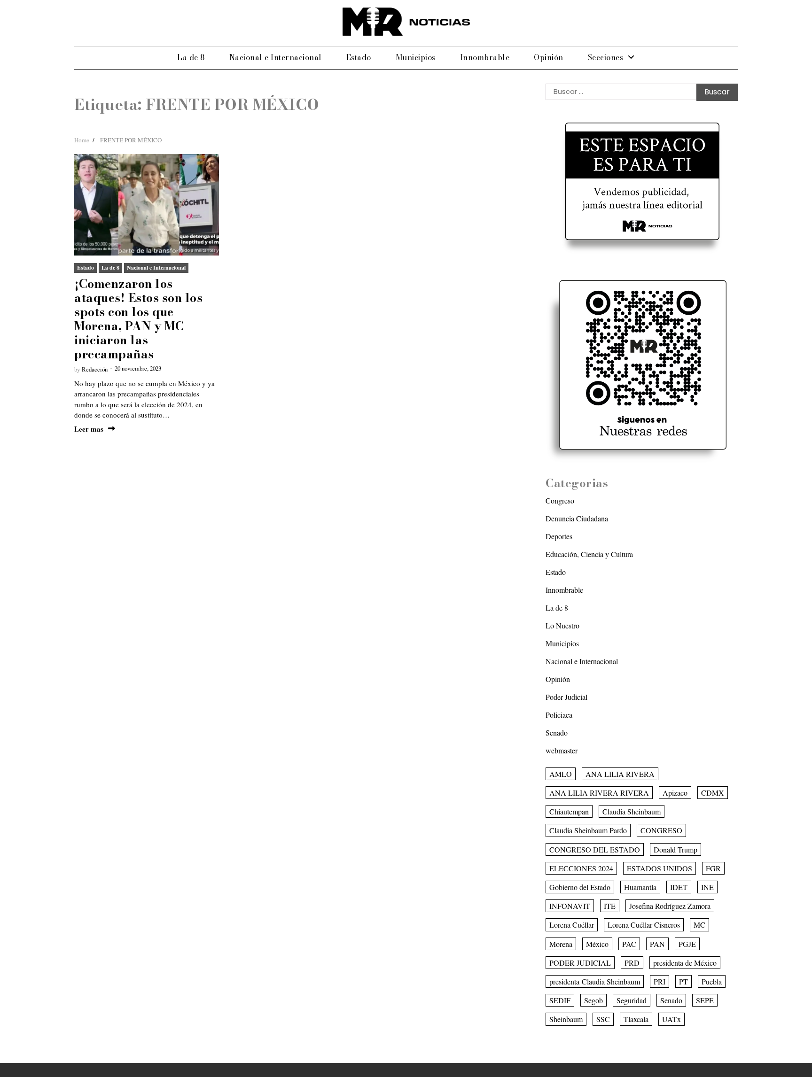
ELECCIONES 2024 (581, 868)
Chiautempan (569, 811)
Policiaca (559, 715)
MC (699, 925)
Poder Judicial (566, 697)
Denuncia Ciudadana (577, 518)
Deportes (559, 536)
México (597, 944)
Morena (560, 944)
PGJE (687, 944)
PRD (632, 963)
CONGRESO (661, 830)
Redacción (95, 369)
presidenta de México (685, 963)
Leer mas (88, 429)
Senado (557, 732)
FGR (713, 868)
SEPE (705, 1000)
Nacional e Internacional (275, 57)
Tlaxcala (636, 1019)
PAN (657, 944)
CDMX (712, 793)
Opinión (548, 57)
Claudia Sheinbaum (631, 811)
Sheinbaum (566, 1019)
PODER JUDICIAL (580, 963)
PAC (629, 944)
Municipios (416, 57)
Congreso (560, 500)
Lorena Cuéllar (571, 925)
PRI (659, 981)
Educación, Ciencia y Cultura (589, 554)
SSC (603, 1019)
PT (683, 981)
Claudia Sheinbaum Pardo (588, 830)
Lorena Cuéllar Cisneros (644, 925)
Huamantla (640, 887)
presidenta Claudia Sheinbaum (594, 981)
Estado (358, 57)
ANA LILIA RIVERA (620, 774)
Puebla (712, 981)
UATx (671, 1019)
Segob (593, 1000)
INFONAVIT (569, 906)
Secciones (606, 57)
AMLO (560, 774)
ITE (610, 906)
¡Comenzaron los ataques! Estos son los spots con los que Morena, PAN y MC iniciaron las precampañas (138, 319)
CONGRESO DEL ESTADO (594, 849)
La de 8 (191, 57)
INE (707, 887)
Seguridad (632, 1000)
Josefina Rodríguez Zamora (669, 906)
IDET (678, 887)
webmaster (562, 750)
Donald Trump (675, 849)
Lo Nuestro (562, 625)
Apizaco (675, 793)
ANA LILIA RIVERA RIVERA (599, 793)
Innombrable (485, 57)
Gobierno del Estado (579, 887)
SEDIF (559, 1000)
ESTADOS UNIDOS (659, 868)
